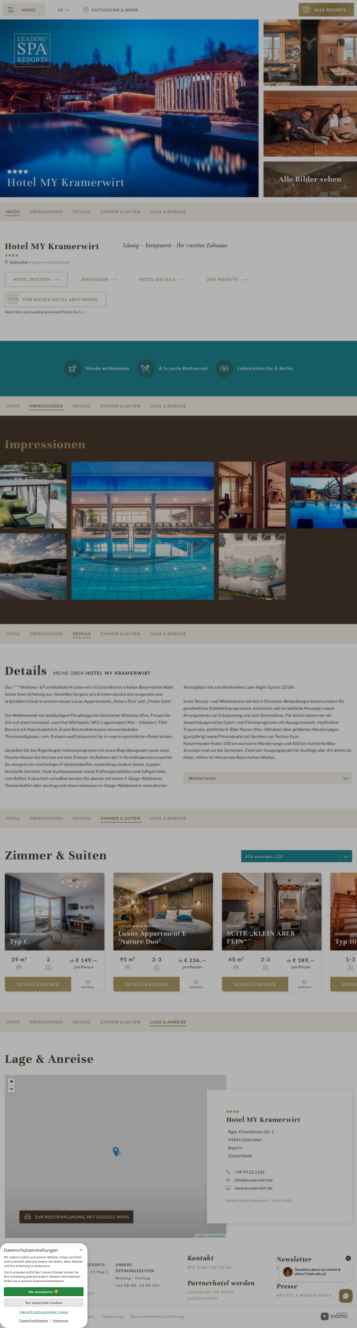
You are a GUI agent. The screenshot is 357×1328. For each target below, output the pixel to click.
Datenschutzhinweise (33, 1321)
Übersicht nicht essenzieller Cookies (43, 1312)
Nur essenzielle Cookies (43, 1303)
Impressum (60, 1321)
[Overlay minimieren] (80, 1249)
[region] (44, 1269)
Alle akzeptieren (40, 1292)
